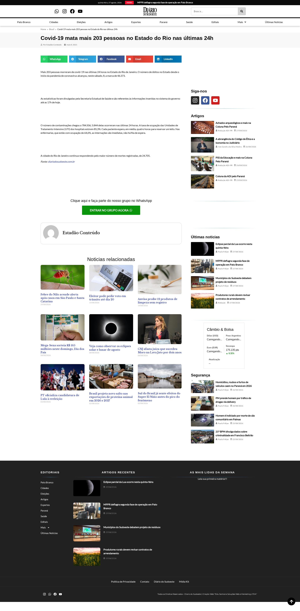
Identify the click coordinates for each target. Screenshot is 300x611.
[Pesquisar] (242, 11)
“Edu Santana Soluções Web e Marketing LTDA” (235, 594)
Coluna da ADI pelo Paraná (230, 176)
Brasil (51, 29)
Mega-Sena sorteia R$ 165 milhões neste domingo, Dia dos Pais (62, 349)
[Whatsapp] (56, 11)
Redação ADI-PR (225, 130)
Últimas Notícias (49, 533)
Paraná (44, 510)
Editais (44, 521)
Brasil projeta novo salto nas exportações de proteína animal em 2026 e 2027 (111, 397)
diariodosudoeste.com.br (61, 161)
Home (43, 29)
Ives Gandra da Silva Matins (230, 147)
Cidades (45, 488)
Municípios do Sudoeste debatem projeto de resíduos (131, 527)
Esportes (45, 505)
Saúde (44, 516)
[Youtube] (80, 11)
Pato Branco (47, 482)
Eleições (45, 493)
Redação (222, 303)
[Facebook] (72, 11)
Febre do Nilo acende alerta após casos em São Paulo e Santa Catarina (62, 298)
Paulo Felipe (223, 252)
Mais (43, 527)
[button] (54, 59)
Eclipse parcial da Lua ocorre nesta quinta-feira (128, 481)
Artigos (44, 499)
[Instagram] (64, 11)
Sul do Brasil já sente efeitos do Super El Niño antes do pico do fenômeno (159, 397)
